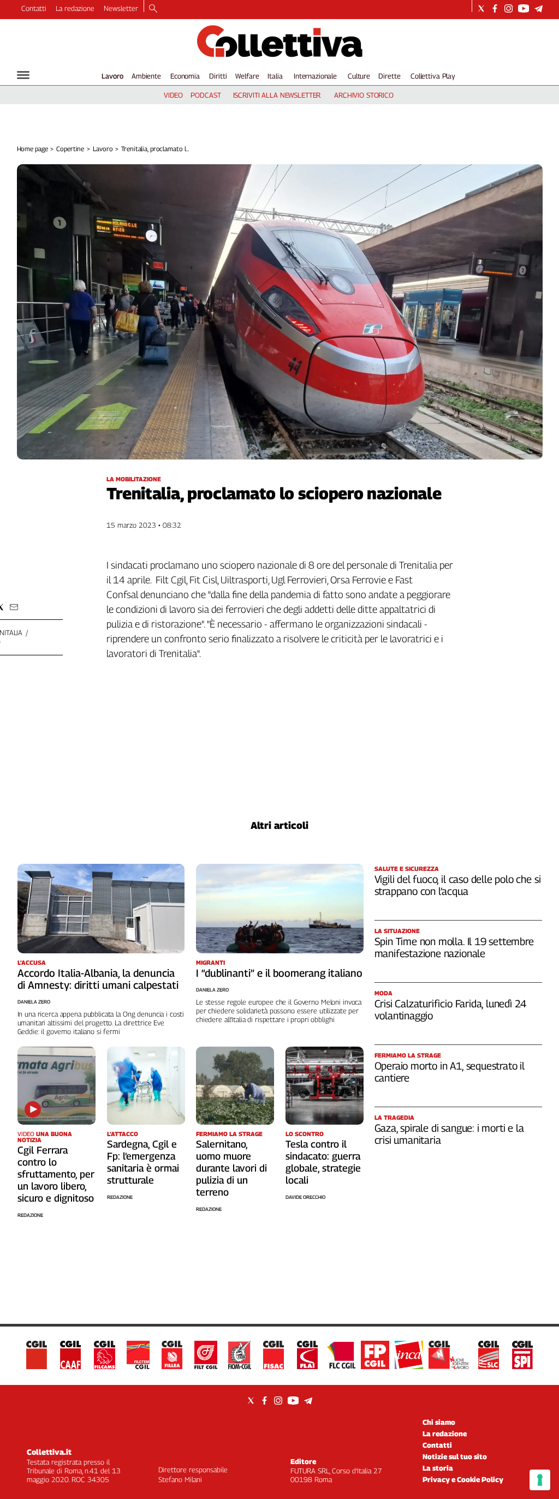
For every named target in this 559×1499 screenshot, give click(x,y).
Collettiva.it (49, 1451)
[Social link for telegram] (538, 8)
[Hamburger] (23, 75)
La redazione (75, 8)
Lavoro (112, 75)
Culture (359, 75)
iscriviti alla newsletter (277, 95)
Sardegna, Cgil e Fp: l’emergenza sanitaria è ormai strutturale (143, 1162)
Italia (274, 75)
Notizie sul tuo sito (455, 1456)
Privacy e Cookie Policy (463, 1479)
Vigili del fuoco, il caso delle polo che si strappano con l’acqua (457, 885)
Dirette (389, 75)
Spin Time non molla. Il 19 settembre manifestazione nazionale (454, 947)
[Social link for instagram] (508, 8)
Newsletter (121, 8)
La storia (438, 1468)
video (173, 95)
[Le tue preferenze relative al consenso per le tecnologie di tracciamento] (540, 1480)
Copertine (70, 149)
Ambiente (146, 75)
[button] (14, 607)
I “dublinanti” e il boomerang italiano (279, 973)
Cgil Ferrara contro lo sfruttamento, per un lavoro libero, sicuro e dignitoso (55, 1174)
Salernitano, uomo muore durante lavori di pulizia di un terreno (231, 1168)
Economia (185, 75)
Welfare (247, 75)
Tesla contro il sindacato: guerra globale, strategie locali (323, 1162)
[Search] (153, 9)
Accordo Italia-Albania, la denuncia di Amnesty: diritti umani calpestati (98, 979)
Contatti (33, 8)
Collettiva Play (433, 75)
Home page (32, 149)
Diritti (218, 75)
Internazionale (315, 75)
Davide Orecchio (305, 1197)
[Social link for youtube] (523, 8)
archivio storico (364, 95)
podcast (206, 95)
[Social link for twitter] (481, 8)
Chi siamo (439, 1422)
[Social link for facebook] (495, 8)
